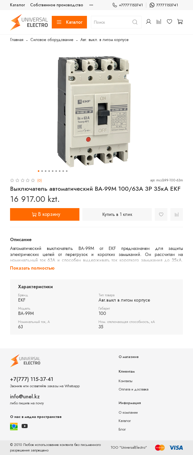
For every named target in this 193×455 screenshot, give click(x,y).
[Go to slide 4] (49, 171)
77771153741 (167, 5)
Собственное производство (56, 5)
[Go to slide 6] (56, 171)
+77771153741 (131, 5)
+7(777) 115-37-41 (31, 379)
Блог (122, 429)
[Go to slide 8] (63, 171)
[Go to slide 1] (38, 171)
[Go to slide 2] (42, 171)
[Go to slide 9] (67, 171)
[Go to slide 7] (60, 171)
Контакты (125, 380)
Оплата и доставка (134, 389)
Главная (16, 40)
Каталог (17, 5)
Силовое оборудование (51, 40)
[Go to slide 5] (53, 171)
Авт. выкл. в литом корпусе (104, 40)
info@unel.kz (25, 396)
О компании (128, 412)
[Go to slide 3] (45, 171)
